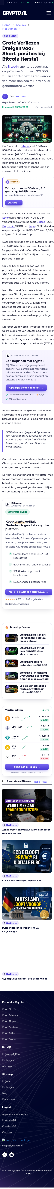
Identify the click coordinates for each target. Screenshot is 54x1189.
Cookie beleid (9, 1126)
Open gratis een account (26, 387)
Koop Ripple (9, 1021)
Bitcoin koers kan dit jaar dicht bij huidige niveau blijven (33, 638)
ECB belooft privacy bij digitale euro (22, 880)
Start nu (14, 202)
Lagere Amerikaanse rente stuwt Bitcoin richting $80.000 (33, 689)
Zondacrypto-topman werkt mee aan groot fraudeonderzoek (26, 831)
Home (6, 25)
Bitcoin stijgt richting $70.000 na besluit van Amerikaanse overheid (34, 676)
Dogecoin (8, 226)
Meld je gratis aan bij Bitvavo (28, 592)
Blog (4, 1093)
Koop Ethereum (10, 1015)
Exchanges (8, 1060)
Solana (41, 222)
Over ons (7, 1132)
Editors (21, 96)
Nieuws (21, 25)
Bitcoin (14, 67)
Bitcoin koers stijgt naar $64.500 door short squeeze (32, 651)
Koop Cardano (10, 1027)
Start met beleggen (27, 767)
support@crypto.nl (12, 1145)
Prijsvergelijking (11, 1054)
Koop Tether (9, 1033)
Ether (5, 217)
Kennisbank (8, 1099)
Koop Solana (9, 1039)
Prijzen (6, 1081)
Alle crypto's (9, 1066)
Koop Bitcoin (9, 1009)
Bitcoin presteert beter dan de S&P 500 (33, 663)
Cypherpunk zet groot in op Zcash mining (24, 978)
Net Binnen (9, 28)
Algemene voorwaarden (15, 1114)
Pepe (32, 226)
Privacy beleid (9, 1120)
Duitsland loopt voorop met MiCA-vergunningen (21, 930)
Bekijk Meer (40, 782)
